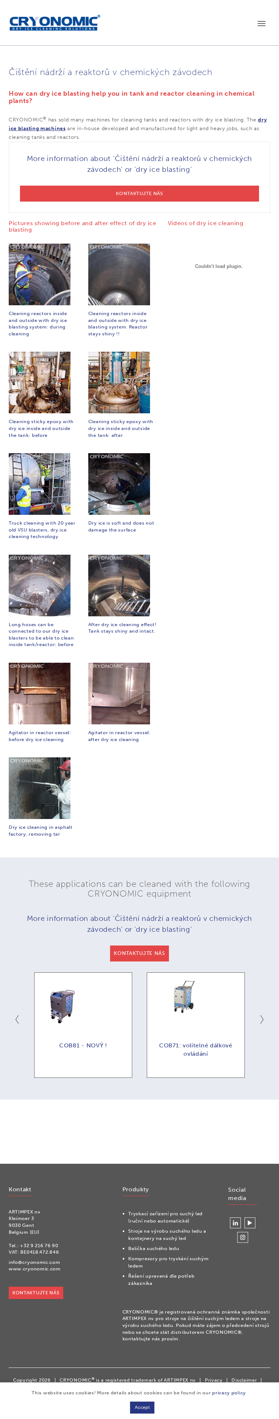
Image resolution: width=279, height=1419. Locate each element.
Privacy (214, 1380)
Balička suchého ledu (153, 1248)
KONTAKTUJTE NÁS (36, 1292)
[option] (83, 1025)
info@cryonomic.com (34, 1262)
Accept (142, 1407)
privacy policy (229, 1392)
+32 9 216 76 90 (39, 1245)
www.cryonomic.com (35, 1268)
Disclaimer (244, 1380)
